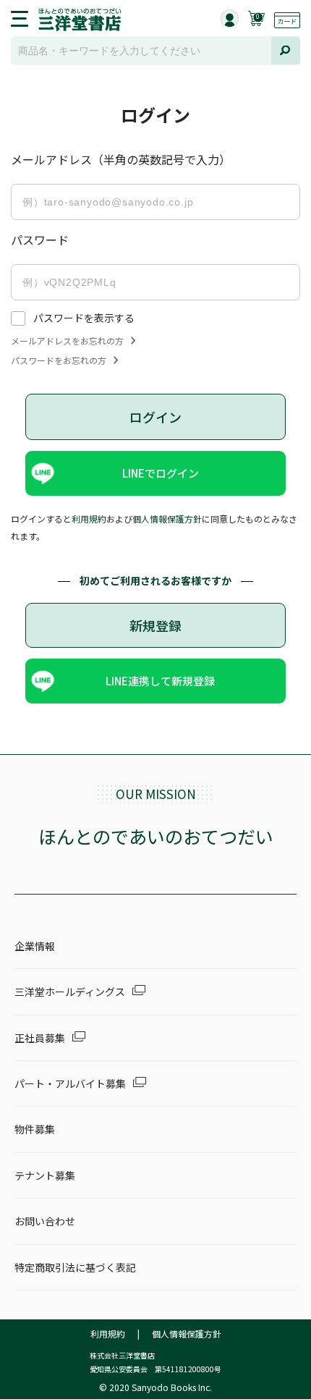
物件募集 (34, 1129)
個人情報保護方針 (167, 518)
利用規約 (89, 518)
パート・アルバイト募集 (70, 1083)
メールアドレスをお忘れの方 (67, 341)
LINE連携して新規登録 (160, 680)
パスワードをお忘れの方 (58, 360)
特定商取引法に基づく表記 (75, 1267)
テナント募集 (44, 1175)
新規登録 (155, 625)
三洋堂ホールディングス (69, 991)
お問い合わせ (44, 1221)
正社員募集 (39, 1038)
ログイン (155, 416)
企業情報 (34, 946)
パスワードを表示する (84, 317)
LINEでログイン (160, 473)
